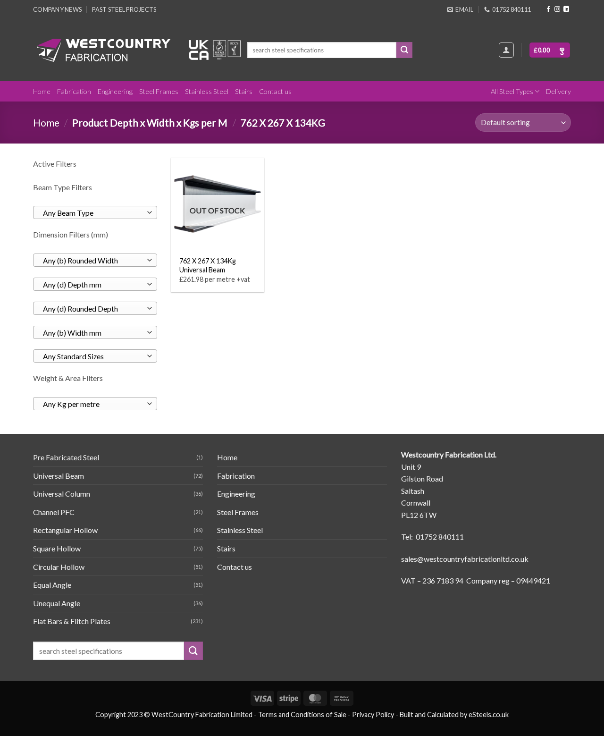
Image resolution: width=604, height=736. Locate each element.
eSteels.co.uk (489, 715)
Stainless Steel (206, 91)
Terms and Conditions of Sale (302, 715)
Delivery (558, 91)
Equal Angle (52, 584)
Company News (57, 9)
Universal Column (61, 493)
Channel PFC (54, 512)
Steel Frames (158, 91)
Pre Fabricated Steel (66, 457)
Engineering (115, 91)
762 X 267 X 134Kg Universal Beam (207, 265)
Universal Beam (58, 475)
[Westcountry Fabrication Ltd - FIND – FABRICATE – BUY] (104, 50)
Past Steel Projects (124, 9)
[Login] (506, 50)
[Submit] (404, 50)
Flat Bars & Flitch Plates (71, 621)
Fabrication (74, 91)
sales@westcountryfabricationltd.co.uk (464, 558)
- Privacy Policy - (373, 715)
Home (41, 91)
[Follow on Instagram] (557, 9)
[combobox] (95, 212)
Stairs (243, 91)
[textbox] (92, 213)
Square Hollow (57, 548)
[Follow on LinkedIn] (566, 9)
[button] (549, 50)
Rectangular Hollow (65, 529)
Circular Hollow (58, 566)
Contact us (275, 91)
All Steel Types (512, 91)
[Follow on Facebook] (548, 9)
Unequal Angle (56, 603)
